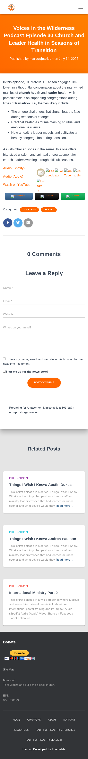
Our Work (34, 719)
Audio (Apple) (13, 176)
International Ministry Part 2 (33, 593)
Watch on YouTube (16, 184)
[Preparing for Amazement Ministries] (13, 7)
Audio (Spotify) (14, 168)
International (19, 478)
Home (16, 719)
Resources (21, 729)
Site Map (9, 669)
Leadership (29, 210)
